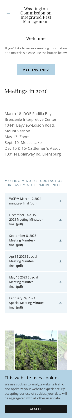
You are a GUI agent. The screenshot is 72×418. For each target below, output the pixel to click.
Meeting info (36, 69)
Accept (36, 408)
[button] (9, 15)
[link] (36, 15)
